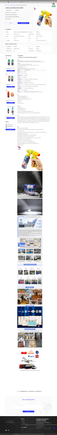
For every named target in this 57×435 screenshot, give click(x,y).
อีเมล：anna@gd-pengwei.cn (10, 422)
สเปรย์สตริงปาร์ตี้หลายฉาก (38, 391)
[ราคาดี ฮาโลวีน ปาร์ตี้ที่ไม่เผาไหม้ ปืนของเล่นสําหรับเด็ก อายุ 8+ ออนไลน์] (11, 62)
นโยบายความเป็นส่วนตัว (16, 434)
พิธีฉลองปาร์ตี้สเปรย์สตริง (9, 116)
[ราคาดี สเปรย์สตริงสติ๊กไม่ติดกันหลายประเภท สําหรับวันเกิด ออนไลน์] (11, 78)
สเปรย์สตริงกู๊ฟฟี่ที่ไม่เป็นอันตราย (24, 391)
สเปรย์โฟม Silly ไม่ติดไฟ (31, 391)
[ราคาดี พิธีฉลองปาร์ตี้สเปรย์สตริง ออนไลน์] (11, 110)
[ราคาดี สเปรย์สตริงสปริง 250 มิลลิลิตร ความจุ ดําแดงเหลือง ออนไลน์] (11, 94)
